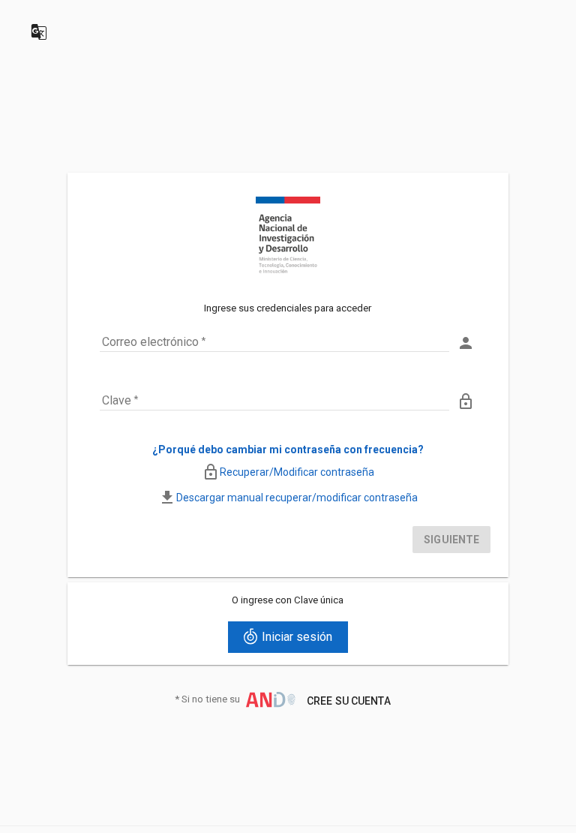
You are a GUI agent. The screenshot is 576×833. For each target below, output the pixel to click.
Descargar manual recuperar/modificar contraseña (297, 498)
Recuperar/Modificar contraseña (297, 472)
